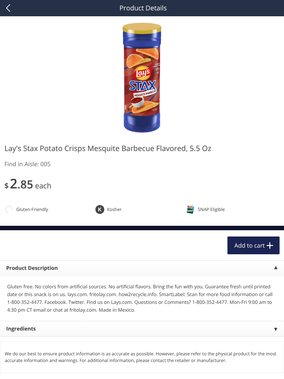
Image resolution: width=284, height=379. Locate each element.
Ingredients (21, 328)
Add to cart (249, 245)
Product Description (32, 268)
